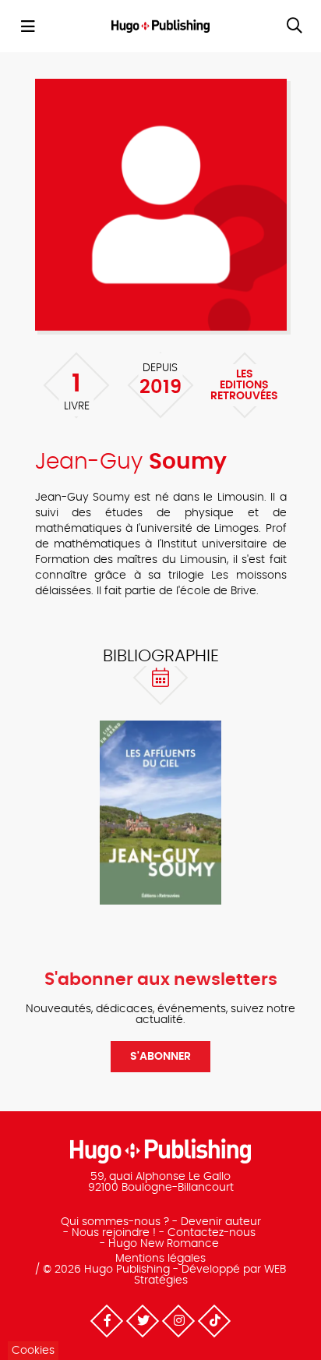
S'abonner (160, 1056)
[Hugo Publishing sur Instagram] (178, 1321)
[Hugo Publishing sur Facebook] (106, 1321)
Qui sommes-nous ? (115, 1222)
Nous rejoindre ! (114, 1232)
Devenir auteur (221, 1222)
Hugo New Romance (163, 1243)
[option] (160, 813)
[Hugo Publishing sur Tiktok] (214, 1321)
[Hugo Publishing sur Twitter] (142, 1321)
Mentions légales (160, 1258)
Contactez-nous (212, 1232)
